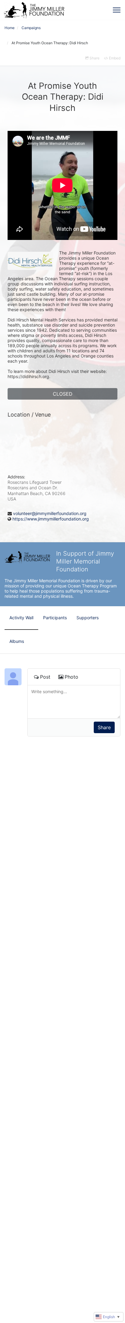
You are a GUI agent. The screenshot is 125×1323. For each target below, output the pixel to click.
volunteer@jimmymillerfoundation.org (49, 513)
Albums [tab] (16, 641)
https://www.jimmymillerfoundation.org (50, 518)
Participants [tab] (55, 617)
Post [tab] (45, 677)
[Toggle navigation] (116, 10)
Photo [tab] (71, 677)
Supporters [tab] (87, 617)
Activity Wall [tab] (21, 617)
